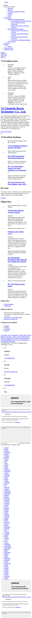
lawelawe (7, 43)
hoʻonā (10, 14)
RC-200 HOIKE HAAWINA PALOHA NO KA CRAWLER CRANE (17, 260)
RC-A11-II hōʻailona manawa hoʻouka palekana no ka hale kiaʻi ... (17, 169)
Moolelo (10, 10)
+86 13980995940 (9, 358)
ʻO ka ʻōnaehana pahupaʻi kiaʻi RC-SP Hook (17, 147)
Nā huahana (7, 18)
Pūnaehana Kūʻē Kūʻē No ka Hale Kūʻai (17, 338)
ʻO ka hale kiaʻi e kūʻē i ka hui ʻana (21, 21)
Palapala (10, 13)
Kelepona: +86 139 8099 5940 (13, 317)
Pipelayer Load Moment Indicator (20, 40)
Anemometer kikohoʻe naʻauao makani (16, 211)
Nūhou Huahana (9, 304)
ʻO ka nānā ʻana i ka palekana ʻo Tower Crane (14, 335)
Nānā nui (10, 8)
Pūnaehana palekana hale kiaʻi (16, 19)
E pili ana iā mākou (6, 131)
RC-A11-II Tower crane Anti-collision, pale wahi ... (17, 183)
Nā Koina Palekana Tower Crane (10, 340)
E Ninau (3, 198)
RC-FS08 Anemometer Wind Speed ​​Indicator (16, 157)
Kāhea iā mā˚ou (8, 48)
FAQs (9, 16)
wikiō (9, 46)
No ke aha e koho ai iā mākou (16, 11)
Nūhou (6, 45)
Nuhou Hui (7, 306)
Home (6, 5)
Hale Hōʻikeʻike (8, 49)
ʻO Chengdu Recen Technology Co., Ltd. (13, 110)
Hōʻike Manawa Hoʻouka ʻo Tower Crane (16, 335)
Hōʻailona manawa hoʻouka (15, 29)
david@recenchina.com (11, 319)
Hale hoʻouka (11, 41)
